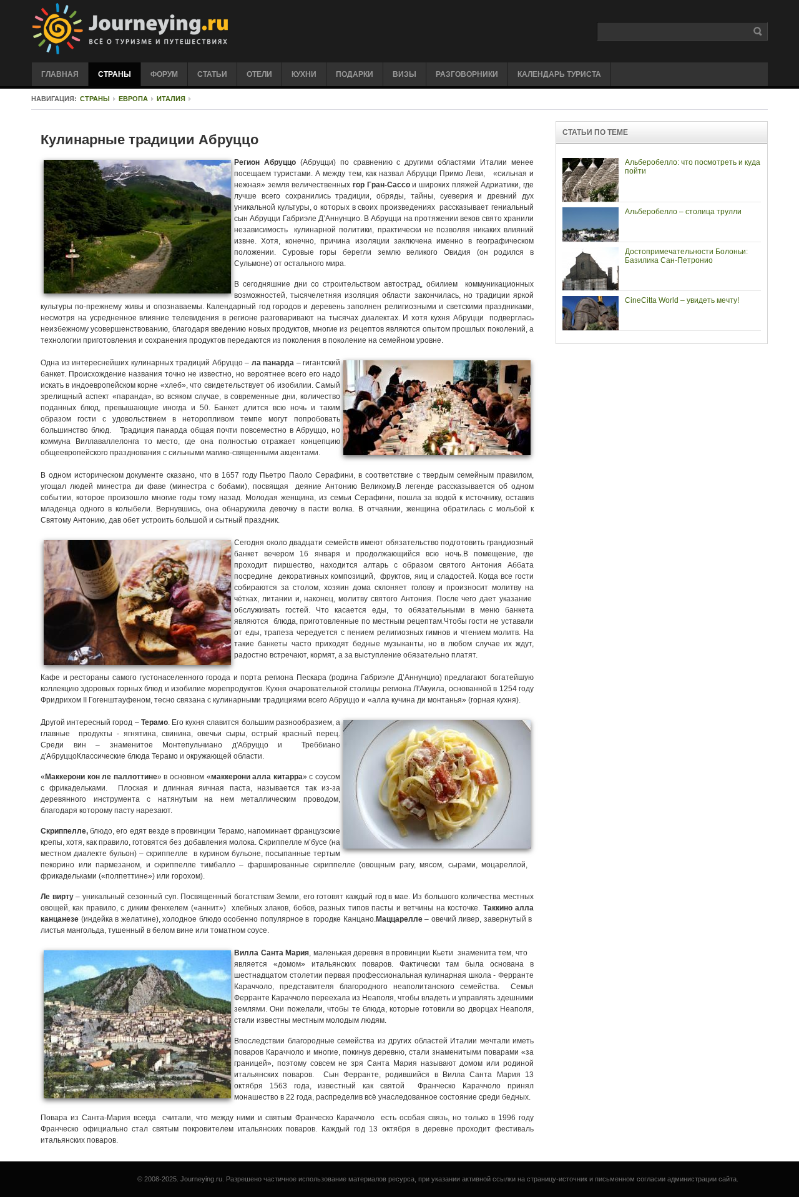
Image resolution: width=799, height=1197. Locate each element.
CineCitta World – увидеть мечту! (682, 300)
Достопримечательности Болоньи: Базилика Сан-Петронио (686, 256)
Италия (171, 98)
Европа (133, 98)
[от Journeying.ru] (185, 29)
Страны (95, 98)
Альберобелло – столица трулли (683, 211)
